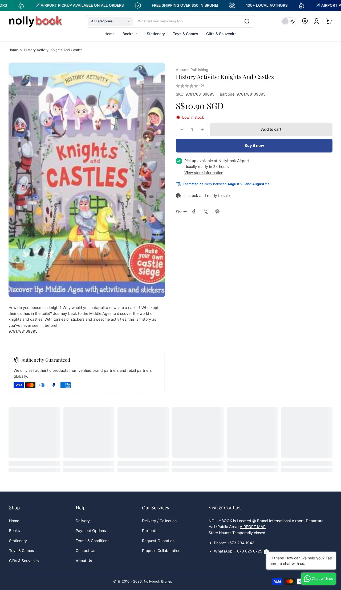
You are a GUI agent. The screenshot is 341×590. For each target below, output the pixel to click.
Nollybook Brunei (157, 581)
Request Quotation (158, 540)
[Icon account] (316, 21)
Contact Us (85, 550)
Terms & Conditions (92, 540)
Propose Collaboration (161, 550)
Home (13, 50)
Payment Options (91, 530)
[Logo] (35, 21)
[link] (194, 212)
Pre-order (150, 530)
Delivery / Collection (159, 520)
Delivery (83, 520)
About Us (84, 560)
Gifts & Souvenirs (24, 560)
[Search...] (247, 21)
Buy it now (254, 145)
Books (14, 530)
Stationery (18, 540)
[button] (110, 21)
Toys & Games (21, 550)
